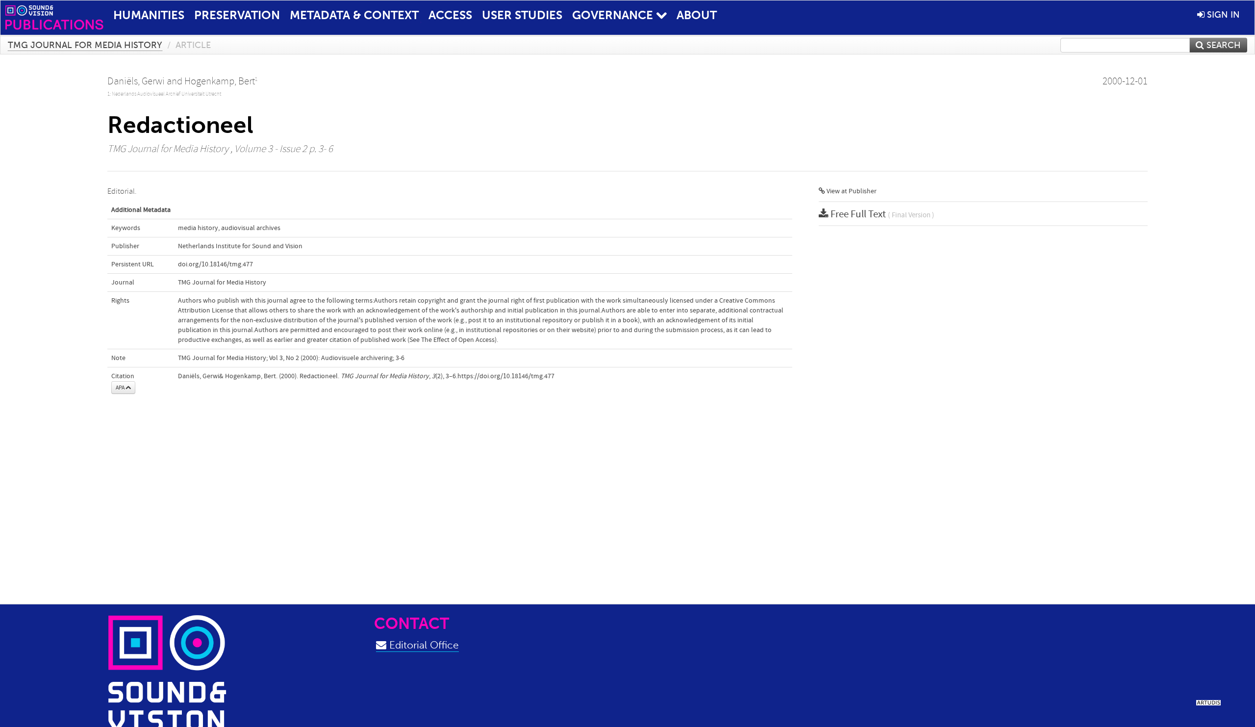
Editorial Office (422, 645)
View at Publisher (851, 191)
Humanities (148, 15)
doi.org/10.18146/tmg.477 (215, 264)
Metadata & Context (354, 15)
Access (450, 15)
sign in (1222, 14)
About (697, 15)
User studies (522, 15)
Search (1222, 45)
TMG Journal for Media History (85, 45)
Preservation (237, 15)
